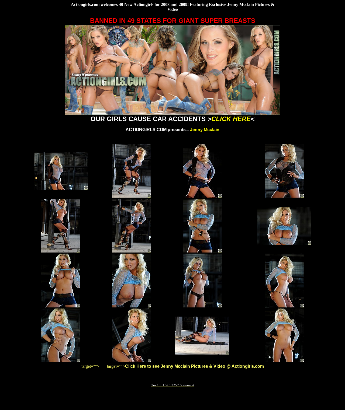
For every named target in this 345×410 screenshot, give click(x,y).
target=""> (93, 366)
